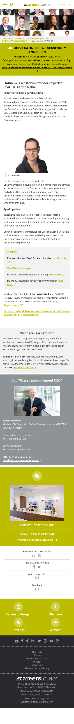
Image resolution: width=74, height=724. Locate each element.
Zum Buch (55, 274)
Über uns (37, 652)
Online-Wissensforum (14, 40)
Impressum (37, 665)
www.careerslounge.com (37, 698)
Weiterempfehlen (37, 574)
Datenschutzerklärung (37, 668)
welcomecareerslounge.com (35, 539)
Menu (5, 4)
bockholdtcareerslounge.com (21, 460)
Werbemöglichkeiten (37, 658)
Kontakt (37, 661)
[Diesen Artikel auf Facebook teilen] (34, 567)
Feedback (37, 585)
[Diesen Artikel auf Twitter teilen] (39, 567)
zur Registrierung (23, 367)
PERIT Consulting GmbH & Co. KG (38, 683)
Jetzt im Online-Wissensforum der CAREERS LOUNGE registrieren (37, 67)
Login (61, 4)
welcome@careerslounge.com (37, 701)
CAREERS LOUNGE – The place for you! (23, 38)
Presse (37, 655)
